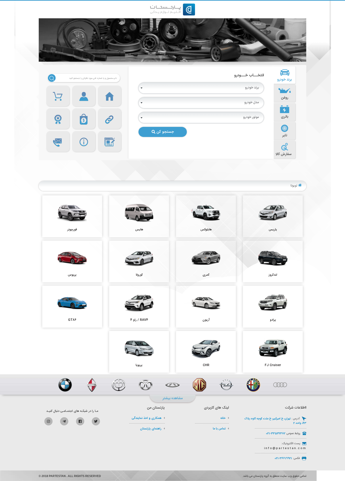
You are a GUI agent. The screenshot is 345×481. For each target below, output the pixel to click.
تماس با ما (219, 428)
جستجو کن (165, 132)
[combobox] (201, 88)
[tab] (285, 75)
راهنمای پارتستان (150, 428)
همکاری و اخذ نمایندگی (146, 418)
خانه (223, 418)
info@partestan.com (285, 448)
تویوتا (294, 185)
